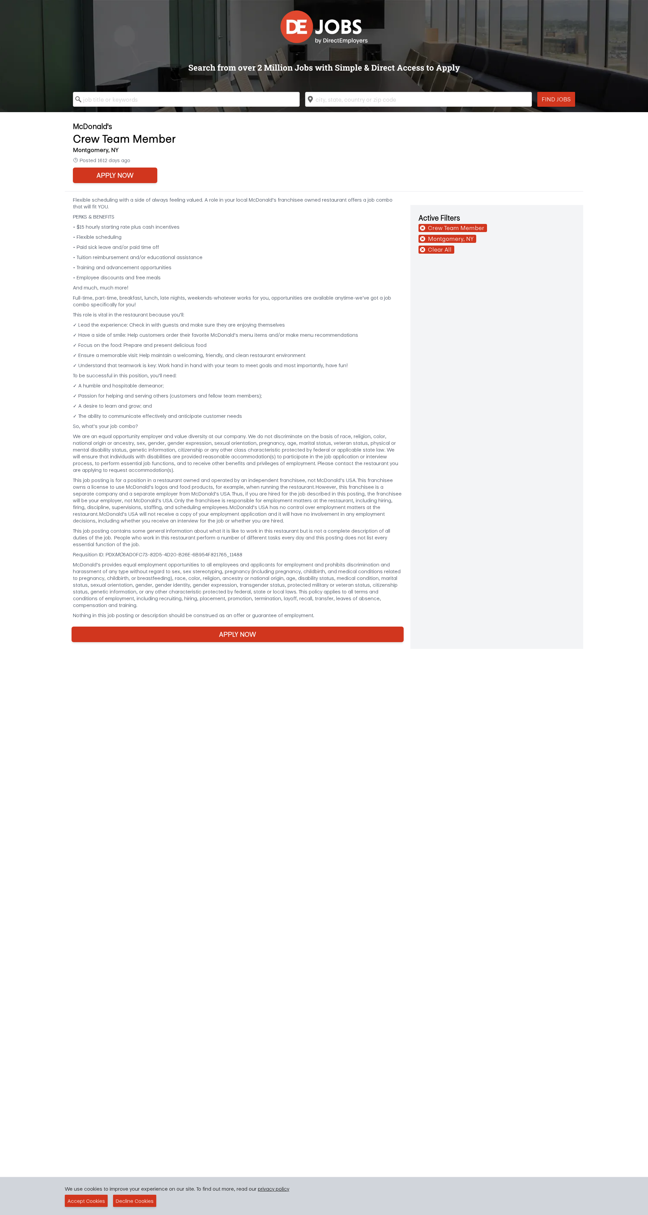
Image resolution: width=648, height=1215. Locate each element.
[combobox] (186, 99)
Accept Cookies (86, 1201)
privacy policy (273, 1188)
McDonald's (92, 126)
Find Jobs (556, 99)
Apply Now (115, 175)
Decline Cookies (135, 1201)
